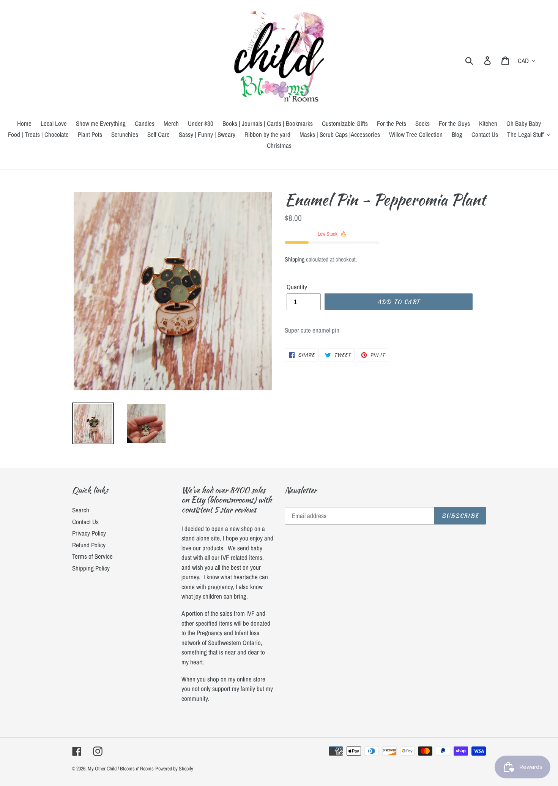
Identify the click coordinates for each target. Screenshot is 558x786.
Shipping (294, 259)
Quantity (297, 286)
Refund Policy (89, 544)
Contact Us (85, 521)
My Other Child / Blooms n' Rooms (121, 768)
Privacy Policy (89, 533)
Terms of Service (92, 556)
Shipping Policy (91, 568)
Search (80, 510)
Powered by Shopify (174, 768)
